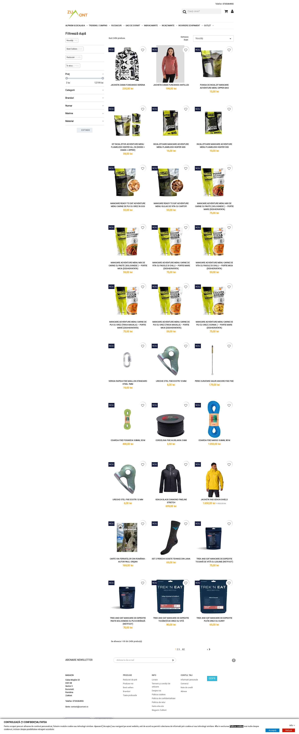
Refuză (288, 730)
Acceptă (272, 730)
